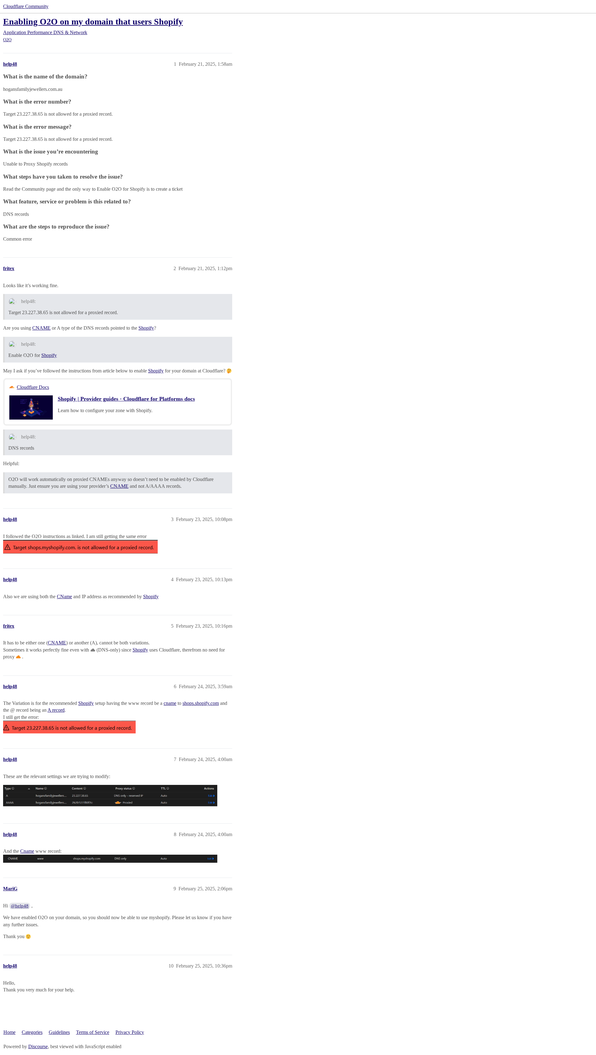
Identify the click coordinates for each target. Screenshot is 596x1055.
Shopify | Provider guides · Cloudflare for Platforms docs (126, 399)
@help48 (20, 905)
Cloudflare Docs (33, 387)
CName (64, 596)
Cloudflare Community (25, 6)
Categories (32, 1032)
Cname (27, 851)
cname (170, 703)
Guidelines (59, 1032)
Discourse (38, 1046)
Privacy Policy (129, 1032)
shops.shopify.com (201, 703)
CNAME (41, 328)
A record (56, 710)
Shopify (146, 328)
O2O (7, 40)
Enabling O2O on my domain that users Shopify (93, 21)
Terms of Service (92, 1032)
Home (9, 1032)
